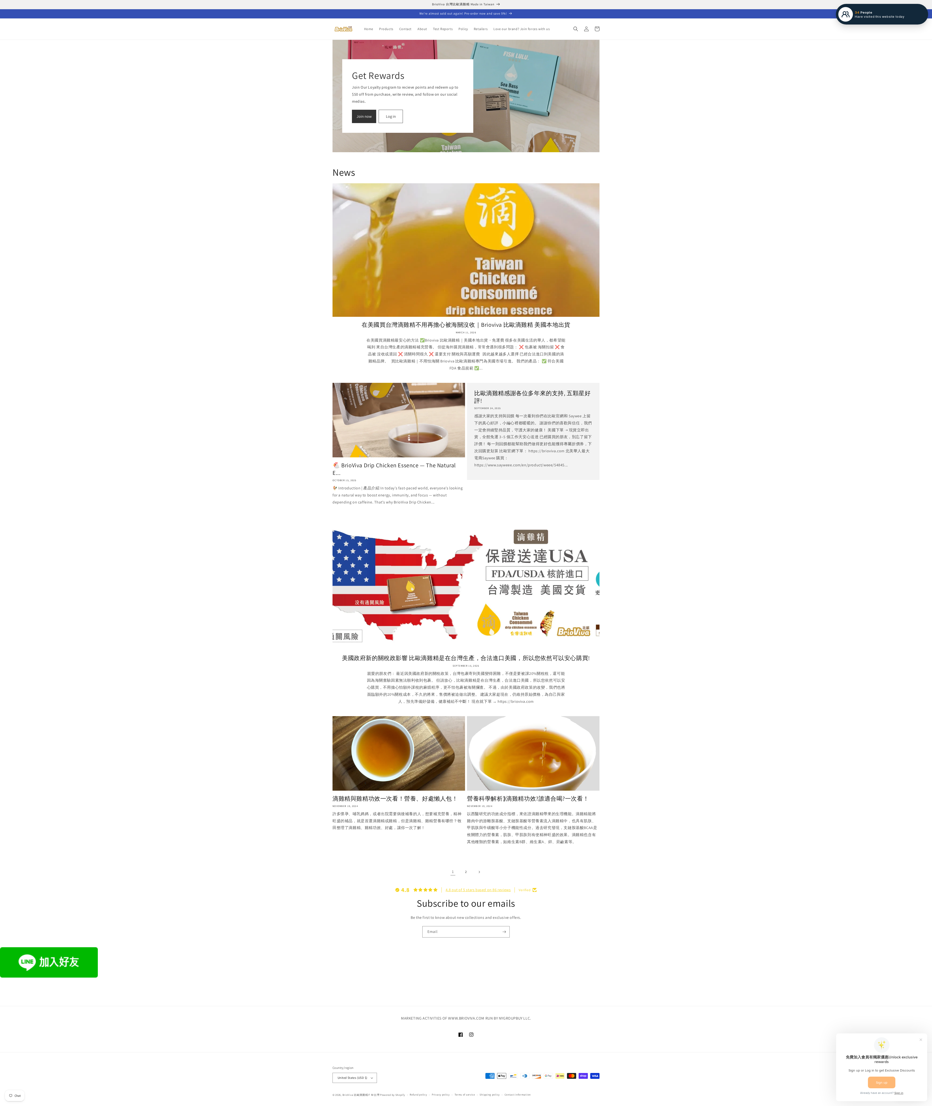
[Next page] (479, 872)
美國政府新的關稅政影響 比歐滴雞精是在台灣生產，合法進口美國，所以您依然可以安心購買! (466, 658)
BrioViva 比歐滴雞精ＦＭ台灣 (361, 1095)
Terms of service (465, 1094)
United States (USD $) (352, 1078)
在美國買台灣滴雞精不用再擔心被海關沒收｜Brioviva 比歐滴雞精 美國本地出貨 (466, 324)
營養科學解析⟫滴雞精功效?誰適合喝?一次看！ (528, 798)
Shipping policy (490, 1094)
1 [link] (453, 871)
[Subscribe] (504, 932)
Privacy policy (441, 1094)
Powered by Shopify (392, 1095)
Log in (391, 116)
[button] (575, 29)
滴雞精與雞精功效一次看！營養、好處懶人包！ (395, 798)
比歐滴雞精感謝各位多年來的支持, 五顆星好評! (532, 396)
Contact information (518, 1094)
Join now (364, 116)
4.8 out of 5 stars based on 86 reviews (478, 889)
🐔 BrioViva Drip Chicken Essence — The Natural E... (394, 469)
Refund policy (418, 1094)
